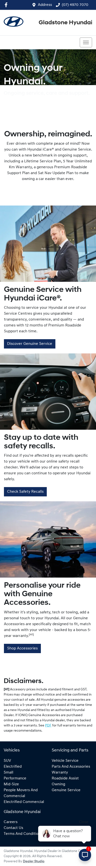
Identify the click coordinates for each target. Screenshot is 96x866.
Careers (10, 822)
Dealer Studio (34, 861)
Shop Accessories (22, 648)
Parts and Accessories (71, 767)
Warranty (60, 773)
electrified (13, 767)
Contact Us (13, 828)
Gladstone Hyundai (65, 23)
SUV (7, 761)
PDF (48, 725)
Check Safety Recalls (25, 492)
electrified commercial (24, 802)
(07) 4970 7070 (75, 5)
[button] (86, 42)
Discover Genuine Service (29, 344)
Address (45, 5)
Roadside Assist (65, 778)
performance (15, 778)
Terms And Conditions (23, 834)
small (8, 773)
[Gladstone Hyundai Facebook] (7, 4)
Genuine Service (66, 790)
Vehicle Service (65, 761)
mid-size (11, 784)
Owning (58, 784)
